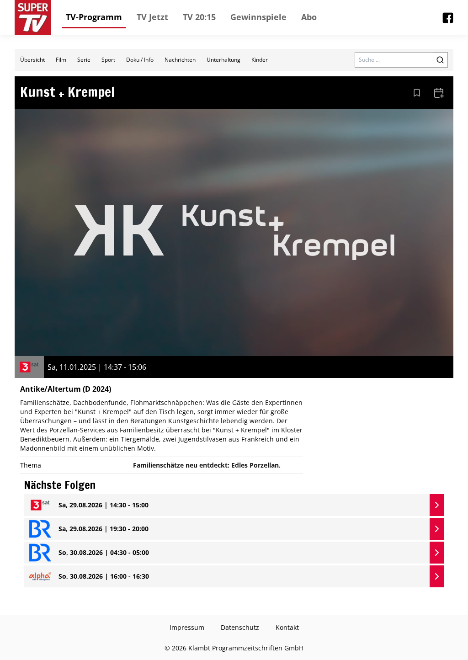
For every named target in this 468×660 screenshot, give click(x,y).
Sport (108, 60)
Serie (83, 60)
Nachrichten (180, 60)
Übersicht (32, 60)
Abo (309, 16)
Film (61, 60)
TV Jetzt (152, 16)
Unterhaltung (223, 60)
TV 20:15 (199, 16)
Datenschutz (240, 627)
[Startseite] (33, 17)
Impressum (187, 627)
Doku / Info (140, 60)
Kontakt (287, 627)
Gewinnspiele (258, 16)
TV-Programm (94, 16)
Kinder (259, 60)
